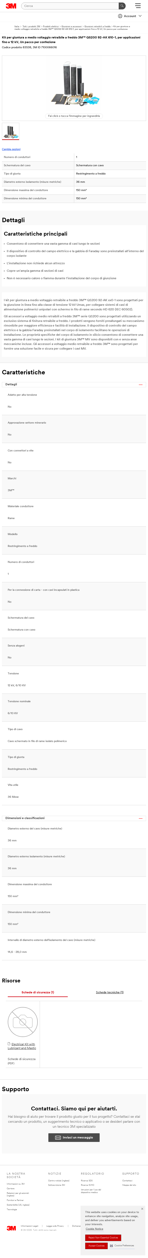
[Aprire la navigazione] (138, 7)
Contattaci (127, 1181)
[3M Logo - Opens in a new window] (11, 6)
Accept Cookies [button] (96, 1246)
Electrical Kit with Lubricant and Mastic (22, 1046)
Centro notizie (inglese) (58, 1181)
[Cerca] (122, 5)
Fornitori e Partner (15, 1200)
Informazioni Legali (29, 1226)
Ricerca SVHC (87, 1185)
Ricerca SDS (86, 1181)
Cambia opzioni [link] (11, 149)
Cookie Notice (94, 1229)
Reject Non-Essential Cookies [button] (103, 1238)
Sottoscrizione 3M (56, 1185)
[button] (122, 1246)
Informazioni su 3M (15, 1184)
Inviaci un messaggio (78, 1137)
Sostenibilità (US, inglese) (18, 1205)
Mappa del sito (129, 1185)
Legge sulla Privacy (55, 1226)
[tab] (38, 992)
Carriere (10, 1189)
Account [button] (130, 16)
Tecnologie (12, 1210)
